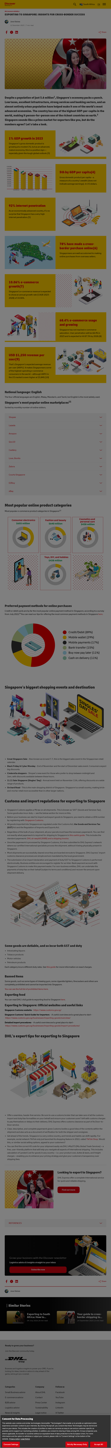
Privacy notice (14, 1439)
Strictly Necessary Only (77, 1444)
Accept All (98, 1444)
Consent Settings (11, 1444)
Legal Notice (25, 1439)
